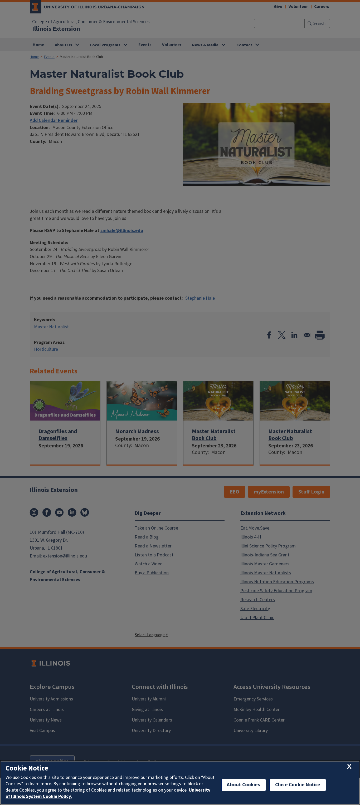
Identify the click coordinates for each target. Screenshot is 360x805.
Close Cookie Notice (297, 784)
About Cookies (243, 784)
